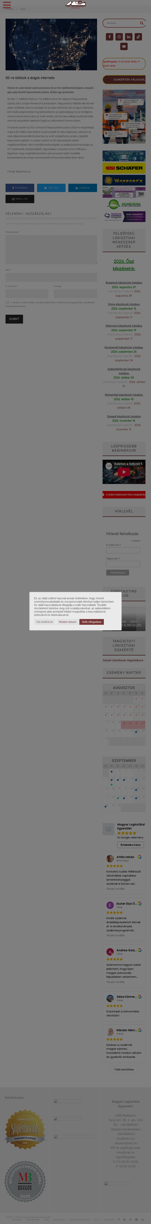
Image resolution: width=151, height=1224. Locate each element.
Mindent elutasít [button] (67, 622)
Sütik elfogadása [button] (91, 621)
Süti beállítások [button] (44, 622)
